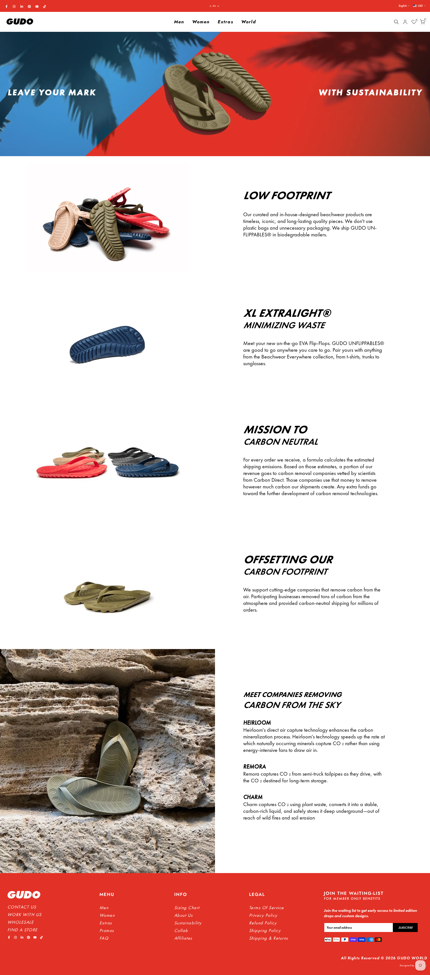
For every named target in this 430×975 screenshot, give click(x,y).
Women (201, 22)
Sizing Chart (187, 907)
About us (183, 915)
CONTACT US (21, 907)
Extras (225, 22)
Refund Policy (263, 923)
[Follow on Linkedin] (22, 6)
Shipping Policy (265, 930)
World (248, 22)
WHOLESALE (20, 922)
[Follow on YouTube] (37, 6)
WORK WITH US (24, 914)
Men (179, 22)
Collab (181, 930)
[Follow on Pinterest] (29, 6)
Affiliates (183, 938)
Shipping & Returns (268, 938)
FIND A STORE (22, 930)
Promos (106, 930)
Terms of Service (266, 907)
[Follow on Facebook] (6, 6)
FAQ (104, 938)
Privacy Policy (263, 915)
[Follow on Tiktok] (44, 6)
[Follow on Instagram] (14, 6)
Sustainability (188, 923)
